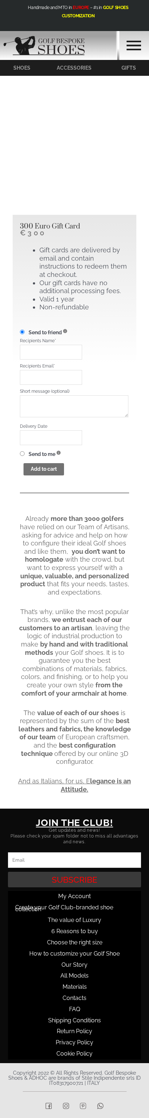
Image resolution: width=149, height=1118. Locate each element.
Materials (75, 986)
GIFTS (129, 68)
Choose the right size (74, 942)
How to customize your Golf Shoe (74, 953)
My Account (74, 896)
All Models (74, 975)
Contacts (74, 998)
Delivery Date (33, 426)
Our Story (74, 964)
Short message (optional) (44, 391)
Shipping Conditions (74, 1020)
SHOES (21, 68)
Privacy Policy (74, 1042)
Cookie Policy (74, 1053)
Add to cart (44, 469)
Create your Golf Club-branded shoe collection (64, 908)
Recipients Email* (37, 366)
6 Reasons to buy (74, 931)
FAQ (74, 1009)
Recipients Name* (38, 340)
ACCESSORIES (74, 68)
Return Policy (74, 1031)
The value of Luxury (74, 920)
